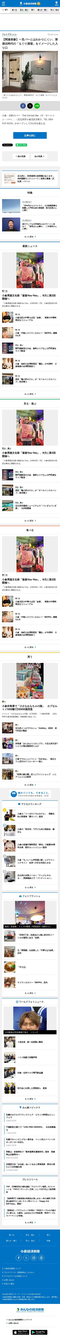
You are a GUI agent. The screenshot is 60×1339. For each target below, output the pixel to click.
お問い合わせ (9, 1280)
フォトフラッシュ (9, 34)
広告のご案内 (9, 1284)
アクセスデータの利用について (15, 1276)
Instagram (34, 1258)
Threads (41, 1258)
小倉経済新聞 (28, 3)
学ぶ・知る (55, 10)
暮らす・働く (43, 10)
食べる (14, 10)
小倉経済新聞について (12, 1268)
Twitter (26, 1258)
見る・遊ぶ (24, 10)
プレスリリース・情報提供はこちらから (19, 1272)
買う (33, 10)
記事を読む (30, 135)
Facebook (19, 1258)
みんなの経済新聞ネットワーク (30, 1310)
